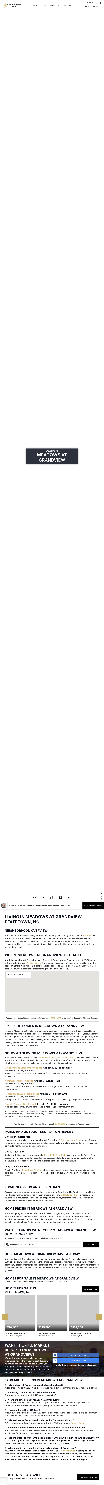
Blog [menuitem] (71, 5)
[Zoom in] (101, 893)
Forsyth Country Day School (20, 1104)
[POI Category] (35, 897)
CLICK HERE (56, 1018)
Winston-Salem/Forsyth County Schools (58, 1057)
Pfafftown (87, 935)
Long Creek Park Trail (32, 1170)
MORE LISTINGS (90, 1289)
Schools (56, 905)
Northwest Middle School (19, 1080)
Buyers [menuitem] (34, 5)
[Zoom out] (101, 896)
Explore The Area (93, 7)
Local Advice (65, 905)
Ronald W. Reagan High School (22, 1094)
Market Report (46, 905)
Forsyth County (78, 1423)
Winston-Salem (34, 963)
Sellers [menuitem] (43, 5)
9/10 (36, 1096)
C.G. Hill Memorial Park (69, 1140)
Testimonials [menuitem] (55, 5)
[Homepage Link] (12, 5)
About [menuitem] (64, 5)
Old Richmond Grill (69, 1195)
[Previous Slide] (5, 1317)
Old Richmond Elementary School (24, 1067)
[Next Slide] (99, 1317)
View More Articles (88, 1477)
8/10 (36, 1070)
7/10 (36, 1083)
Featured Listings (34, 905)
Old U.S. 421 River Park (54, 1155)
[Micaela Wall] (3, 905)
